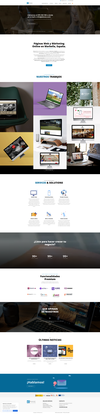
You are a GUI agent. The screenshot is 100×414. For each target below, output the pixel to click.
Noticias (60, 3)
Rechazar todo (10, 410)
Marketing (44, 403)
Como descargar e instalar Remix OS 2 (66, 358)
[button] (48, 3)
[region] (10, 407)
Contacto (69, 3)
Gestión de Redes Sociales (47, 405)
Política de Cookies (66, 412)
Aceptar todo (15, 410)
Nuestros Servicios (45, 3)
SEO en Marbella (45, 404)
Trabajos (56, 3)
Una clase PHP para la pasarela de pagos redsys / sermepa (50, 358)
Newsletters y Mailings (46, 407)
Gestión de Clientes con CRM (47, 406)
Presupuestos (65, 3)
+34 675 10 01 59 (63, 407)
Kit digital (51, 3)
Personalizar (5, 410)
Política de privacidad (58, 412)
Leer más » (34, 363)
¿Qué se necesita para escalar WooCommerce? (34, 358)
